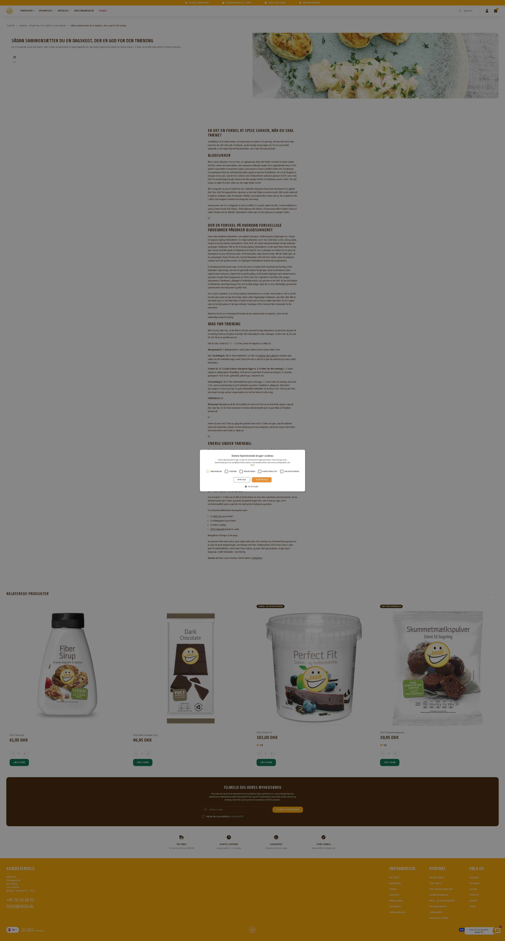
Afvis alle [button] (242, 480)
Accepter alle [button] (262, 480)
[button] (252, 486)
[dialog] (252, 470)
